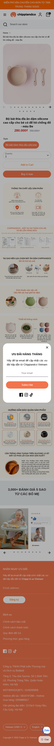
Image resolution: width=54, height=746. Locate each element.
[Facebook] (21, 395)
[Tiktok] (31, 395)
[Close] (47, 347)
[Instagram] (26, 395)
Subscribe (27, 384)
